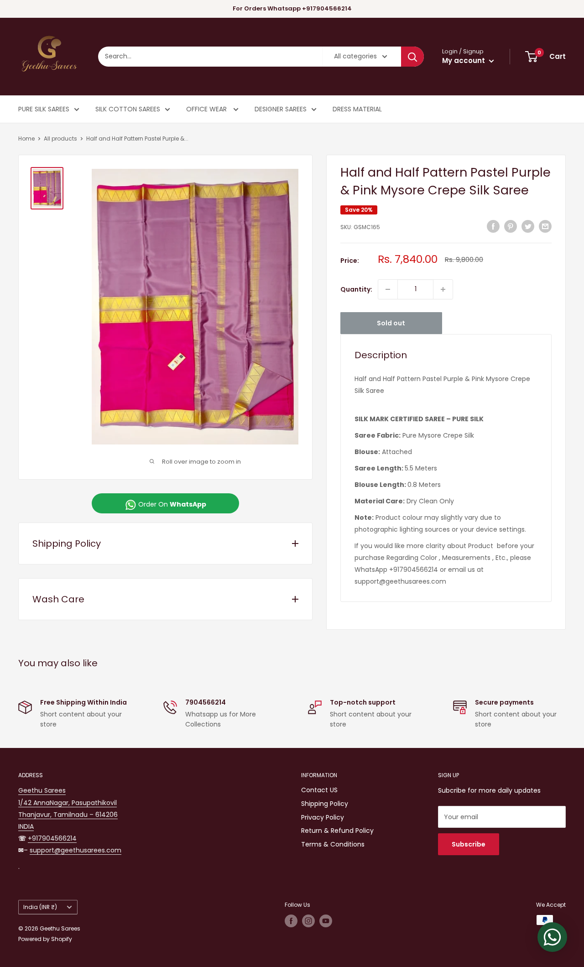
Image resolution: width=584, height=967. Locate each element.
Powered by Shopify (45, 939)
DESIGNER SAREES (281, 109)
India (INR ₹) (40, 907)
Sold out (391, 323)
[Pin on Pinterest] (510, 226)
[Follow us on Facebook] (291, 921)
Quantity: (356, 289)
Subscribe (468, 844)
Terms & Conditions (333, 844)
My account (464, 60)
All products (60, 138)
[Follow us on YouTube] (325, 921)
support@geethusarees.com (75, 850)
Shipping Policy (324, 803)
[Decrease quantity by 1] (387, 289)
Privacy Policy (322, 817)
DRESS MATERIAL (357, 109)
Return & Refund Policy (337, 830)
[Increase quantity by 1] (443, 289)
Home (26, 138)
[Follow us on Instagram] (308, 921)
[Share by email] (545, 226)
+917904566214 (52, 838)
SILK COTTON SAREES (127, 109)
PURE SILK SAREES (43, 109)
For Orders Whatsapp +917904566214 (292, 8)
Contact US (319, 790)
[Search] (412, 57)
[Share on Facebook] (493, 226)
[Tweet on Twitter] (527, 226)
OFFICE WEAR (207, 109)
